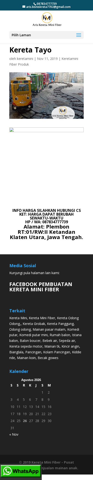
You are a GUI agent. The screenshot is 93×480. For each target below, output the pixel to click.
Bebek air (49, 340)
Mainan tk (52, 346)
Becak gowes (48, 357)
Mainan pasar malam (49, 329)
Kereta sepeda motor (25, 346)
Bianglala (16, 352)
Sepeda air (67, 340)
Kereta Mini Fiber (42, 318)
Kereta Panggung (60, 323)
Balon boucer (30, 340)
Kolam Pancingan (56, 352)
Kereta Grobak (34, 323)
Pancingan (33, 352)
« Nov (13, 434)
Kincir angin (70, 346)
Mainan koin (26, 357)
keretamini (25, 58)
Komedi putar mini (33, 335)
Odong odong (20, 329)
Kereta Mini (18, 318)
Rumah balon (60, 335)
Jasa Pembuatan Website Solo (46, 477)
